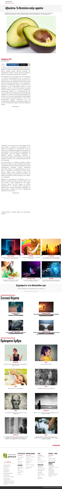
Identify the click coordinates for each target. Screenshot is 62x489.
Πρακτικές (20, 463)
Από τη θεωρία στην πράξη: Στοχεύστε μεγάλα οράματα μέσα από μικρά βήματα (51, 258)
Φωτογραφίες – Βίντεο (29, 468)
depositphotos (6, 465)
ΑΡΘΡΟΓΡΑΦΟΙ (6, 466)
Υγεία (39, 453)
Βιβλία (46, 362)
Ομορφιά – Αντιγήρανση (40, 473)
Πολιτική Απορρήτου (7, 473)
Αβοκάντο (7, 1)
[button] (56, 445)
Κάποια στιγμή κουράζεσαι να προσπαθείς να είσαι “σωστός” (15, 364)
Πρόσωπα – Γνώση (52, 453)
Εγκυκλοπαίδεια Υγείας (41, 457)
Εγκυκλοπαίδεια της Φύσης (41, 470)
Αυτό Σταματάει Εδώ (46, 364)
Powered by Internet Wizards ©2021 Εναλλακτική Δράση (52, 487)
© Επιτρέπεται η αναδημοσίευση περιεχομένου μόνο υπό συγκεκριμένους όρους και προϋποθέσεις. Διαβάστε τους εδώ (9, 481)
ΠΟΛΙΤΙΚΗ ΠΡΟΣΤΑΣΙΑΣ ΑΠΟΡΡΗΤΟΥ (31, 291)
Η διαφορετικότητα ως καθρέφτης (46, 388)
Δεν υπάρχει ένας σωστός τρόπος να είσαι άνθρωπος (16, 413)
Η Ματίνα (16, 314)
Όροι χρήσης (6, 471)
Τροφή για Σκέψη (52, 460)
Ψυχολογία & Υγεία (42, 461)
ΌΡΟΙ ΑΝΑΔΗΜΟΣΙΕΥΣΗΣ (8, 476)
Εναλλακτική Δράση (5, 61)
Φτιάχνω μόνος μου (41, 475)
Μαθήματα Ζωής (29, 460)
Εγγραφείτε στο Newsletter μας (31, 285)
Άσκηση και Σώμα (41, 468)
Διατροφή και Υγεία (9, 3)
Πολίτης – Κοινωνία (30, 464)
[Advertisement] (16, 126)
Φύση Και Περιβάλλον (40, 478)
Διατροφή (20, 465)
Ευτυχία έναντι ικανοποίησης (15, 388)
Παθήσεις (40, 459)
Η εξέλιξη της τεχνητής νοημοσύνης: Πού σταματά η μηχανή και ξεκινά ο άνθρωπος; (51, 280)
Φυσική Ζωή (40, 465)
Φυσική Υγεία (40, 462)
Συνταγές (20, 474)
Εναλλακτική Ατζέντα (51, 463)
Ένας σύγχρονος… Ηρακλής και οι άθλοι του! (16, 332)
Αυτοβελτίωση (21, 453)
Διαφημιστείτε (6, 470)
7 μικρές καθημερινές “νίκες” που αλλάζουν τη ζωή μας (31, 258)
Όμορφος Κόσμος (30, 453)
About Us (5, 468)
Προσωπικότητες (52, 458)
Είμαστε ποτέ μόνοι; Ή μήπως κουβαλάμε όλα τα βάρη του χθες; (46, 413)
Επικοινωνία (6, 475)
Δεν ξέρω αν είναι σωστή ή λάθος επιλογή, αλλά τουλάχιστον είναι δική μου (11, 258)
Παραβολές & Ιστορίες (29, 462)
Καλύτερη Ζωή (15, 362)
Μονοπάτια (20, 461)
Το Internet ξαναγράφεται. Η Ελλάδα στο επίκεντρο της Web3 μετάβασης (31, 280)
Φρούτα (10, 1)
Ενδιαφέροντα (21, 457)
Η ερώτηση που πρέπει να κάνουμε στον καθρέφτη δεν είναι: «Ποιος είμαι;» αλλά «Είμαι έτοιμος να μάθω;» (46, 437)
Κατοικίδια (28, 458)
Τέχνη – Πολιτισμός (30, 465)
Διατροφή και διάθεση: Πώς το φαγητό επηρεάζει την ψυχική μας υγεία (11, 280)
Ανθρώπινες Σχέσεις (30, 456)
